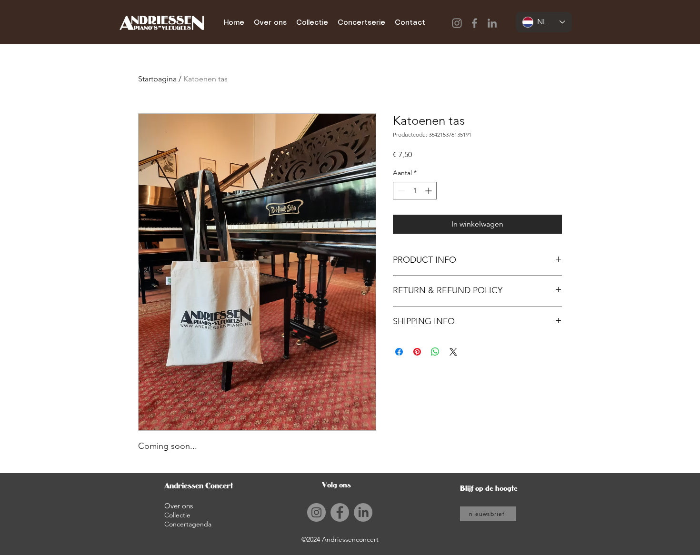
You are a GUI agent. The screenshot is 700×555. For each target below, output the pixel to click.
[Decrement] (400, 190)
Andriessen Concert (198, 485)
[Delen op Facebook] (399, 351)
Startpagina (157, 78)
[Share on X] (453, 351)
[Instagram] (456, 23)
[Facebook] (474, 23)
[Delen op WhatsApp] (435, 351)
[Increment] (429, 190)
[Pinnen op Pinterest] (417, 351)
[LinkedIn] (492, 23)
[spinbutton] (414, 190)
